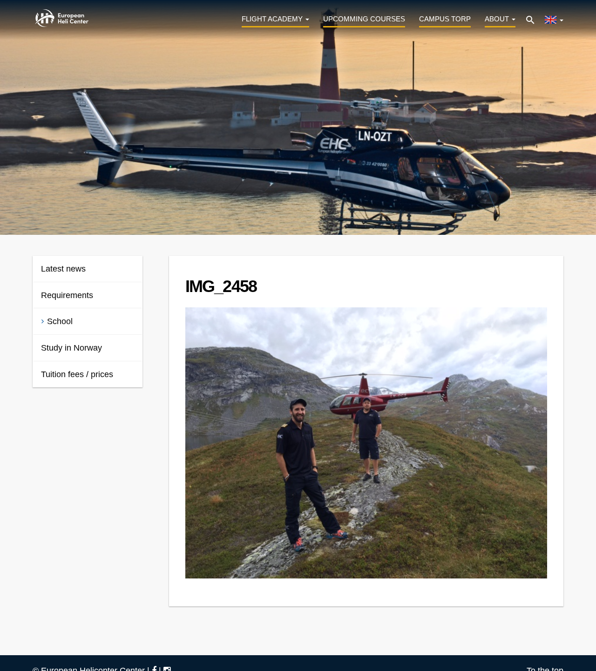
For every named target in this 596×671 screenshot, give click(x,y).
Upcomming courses (364, 19)
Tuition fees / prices (77, 374)
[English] (553, 18)
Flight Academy (273, 19)
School (60, 321)
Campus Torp (445, 19)
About (498, 19)
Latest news (63, 268)
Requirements (67, 295)
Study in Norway (71, 347)
